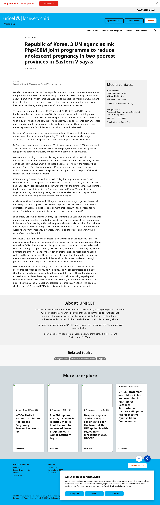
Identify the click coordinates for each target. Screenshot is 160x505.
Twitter (73, 337)
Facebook (78, 333)
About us (51, 464)
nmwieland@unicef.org (123, 103)
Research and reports (21, 470)
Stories (16, 473)
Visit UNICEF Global (146, 10)
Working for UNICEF (55, 470)
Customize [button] (114, 493)
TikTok (109, 333)
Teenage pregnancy (61, 359)
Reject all (94, 493)
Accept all (74, 493)
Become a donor (137, 465)
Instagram (89, 333)
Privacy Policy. (125, 486)
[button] (157, 3)
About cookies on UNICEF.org (82, 476)
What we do (17, 467)
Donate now (49, 3)
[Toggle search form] (155, 30)
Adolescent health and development (83, 359)
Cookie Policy (109, 486)
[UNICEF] (26, 18)
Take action (17, 476)
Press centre (134, 21)
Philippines (101, 359)
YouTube (86, 337)
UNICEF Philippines (21, 464)
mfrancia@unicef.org (122, 122)
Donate (151, 21)
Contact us (52, 473)
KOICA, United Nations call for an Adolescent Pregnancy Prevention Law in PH (28, 423)
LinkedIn (100, 333)
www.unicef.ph (79, 328)
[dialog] (107, 485)
